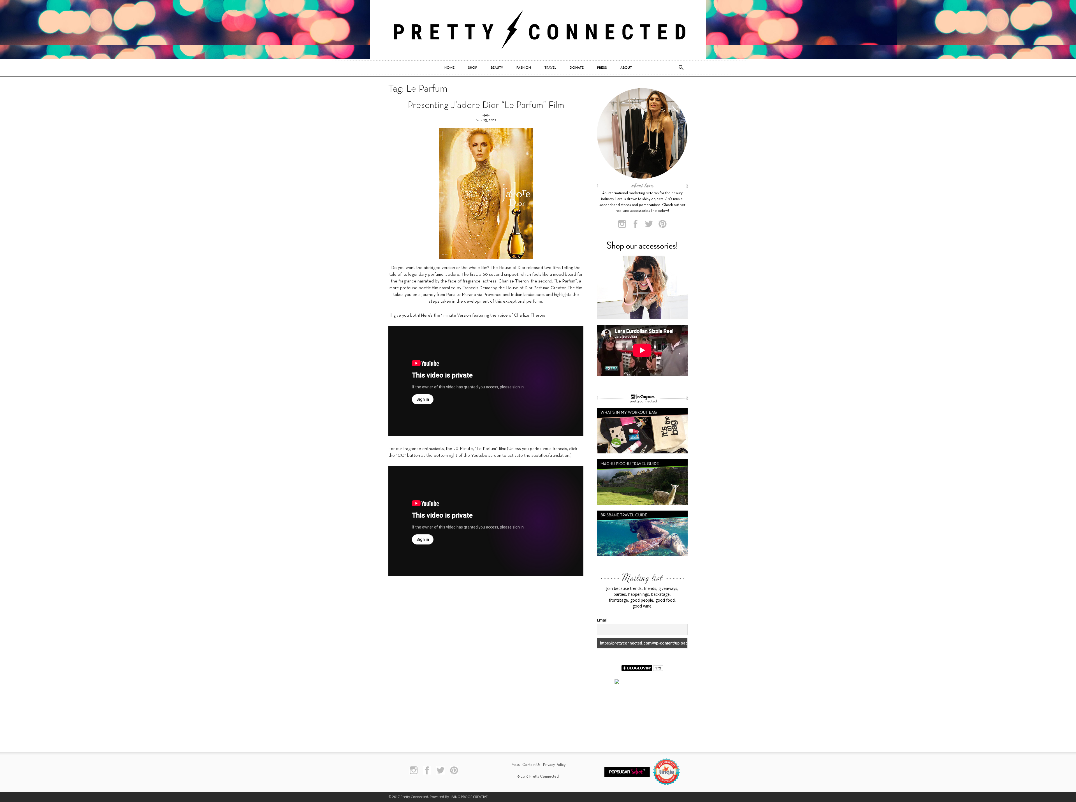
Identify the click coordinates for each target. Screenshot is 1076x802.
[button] (681, 68)
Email (602, 620)
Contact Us (531, 765)
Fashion (523, 67)
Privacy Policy (554, 765)
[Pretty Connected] (538, 29)
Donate (577, 67)
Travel (550, 67)
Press (602, 67)
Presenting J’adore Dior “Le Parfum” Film (486, 105)
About (626, 67)
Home (449, 67)
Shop (472, 67)
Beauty (497, 67)
